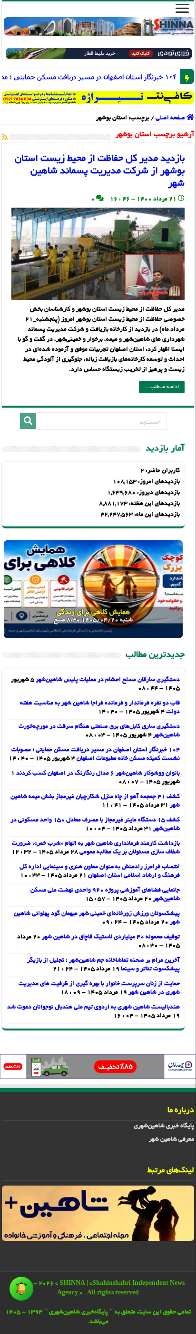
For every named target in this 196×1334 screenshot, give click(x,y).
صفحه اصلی (171, 118)
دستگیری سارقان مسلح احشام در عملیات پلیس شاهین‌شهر (108, 680)
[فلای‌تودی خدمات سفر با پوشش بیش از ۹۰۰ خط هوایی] (99, 55)
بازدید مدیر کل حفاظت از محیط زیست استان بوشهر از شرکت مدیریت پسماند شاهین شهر (100, 171)
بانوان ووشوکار (169, 77)
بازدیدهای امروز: (158, 482)
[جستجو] (28, 421)
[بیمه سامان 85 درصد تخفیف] (98, 1067)
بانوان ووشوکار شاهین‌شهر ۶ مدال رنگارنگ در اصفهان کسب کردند (98, 773)
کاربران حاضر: (162, 471)
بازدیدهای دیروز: (158, 493)
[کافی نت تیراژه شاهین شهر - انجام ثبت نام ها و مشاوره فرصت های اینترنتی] (98, 97)
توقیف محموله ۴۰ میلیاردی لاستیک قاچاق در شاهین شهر (111, 937)
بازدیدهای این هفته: (153, 504)
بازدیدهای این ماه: (156, 515)
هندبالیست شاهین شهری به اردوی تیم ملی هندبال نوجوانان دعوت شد (93, 1007)
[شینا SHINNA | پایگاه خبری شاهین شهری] (99, 26)
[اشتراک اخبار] (5, 138)
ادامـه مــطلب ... (162, 387)
